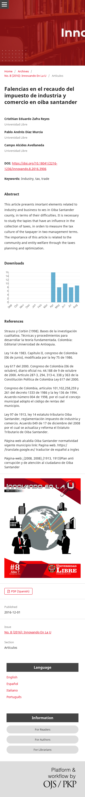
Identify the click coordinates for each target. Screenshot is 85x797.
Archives (23, 71)
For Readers (42, 729)
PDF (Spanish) (19, 591)
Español (12, 684)
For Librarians (42, 750)
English (12, 677)
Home (8, 71)
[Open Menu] (4, 4)
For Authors (42, 740)
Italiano (12, 690)
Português (14, 697)
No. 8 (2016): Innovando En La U (25, 76)
